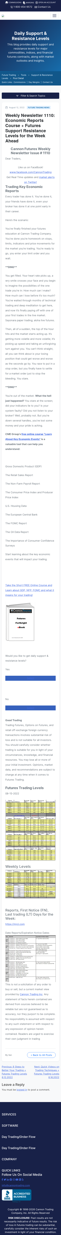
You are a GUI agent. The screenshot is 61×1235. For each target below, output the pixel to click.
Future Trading (9, 75)
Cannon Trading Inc (31, 994)
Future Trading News (38, 107)
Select (30, 678)
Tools (23, 75)
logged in (22, 1089)
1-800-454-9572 (22, 6)
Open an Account (47, 2)
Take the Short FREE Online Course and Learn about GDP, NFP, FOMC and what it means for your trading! (29, 590)
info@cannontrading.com (16, 1185)
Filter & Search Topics (32, 95)
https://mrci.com (15, 924)
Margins (29, 2)
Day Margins (34, 82)
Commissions (14, 2)
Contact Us (43, 6)
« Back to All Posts (41, 1055)
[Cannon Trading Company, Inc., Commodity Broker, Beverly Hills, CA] (16, 1196)
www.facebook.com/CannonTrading (31, 172)
